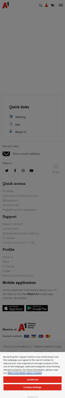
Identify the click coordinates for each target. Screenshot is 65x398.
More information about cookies (24, 373)
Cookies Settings (32, 387)
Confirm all (32, 379)
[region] (32, 375)
